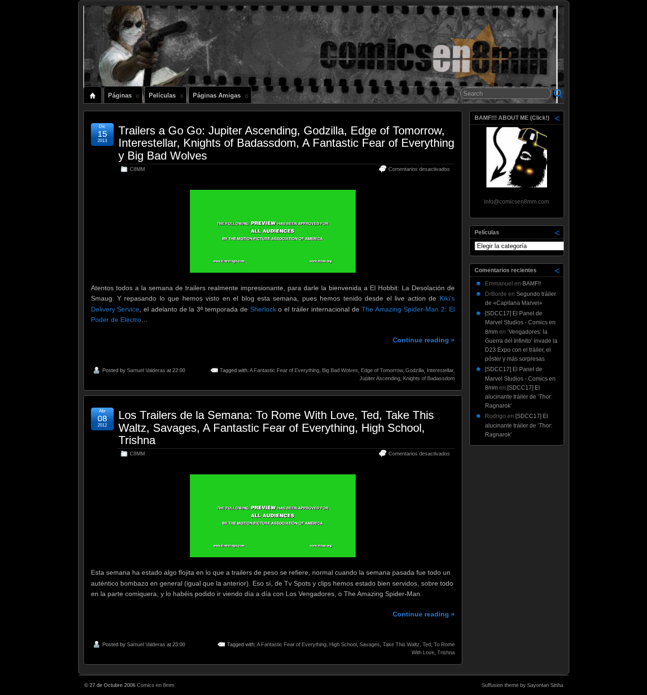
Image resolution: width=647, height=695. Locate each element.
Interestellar (440, 370)
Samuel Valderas (146, 370)
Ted (426, 644)
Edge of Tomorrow (382, 370)
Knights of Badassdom (429, 378)
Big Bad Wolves (340, 370)
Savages (369, 644)
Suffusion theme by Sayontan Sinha (522, 685)
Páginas (120, 95)
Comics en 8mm (155, 685)
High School (343, 644)
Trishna (446, 652)
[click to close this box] (557, 118)
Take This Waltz (401, 644)
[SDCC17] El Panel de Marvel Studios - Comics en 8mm (520, 322)
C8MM (137, 169)
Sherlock (263, 309)
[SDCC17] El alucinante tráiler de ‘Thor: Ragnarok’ (518, 396)
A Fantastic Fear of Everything (284, 370)
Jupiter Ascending (379, 378)
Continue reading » (424, 340)
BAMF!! (531, 283)
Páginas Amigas (217, 95)
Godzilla (414, 370)
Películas (162, 95)
